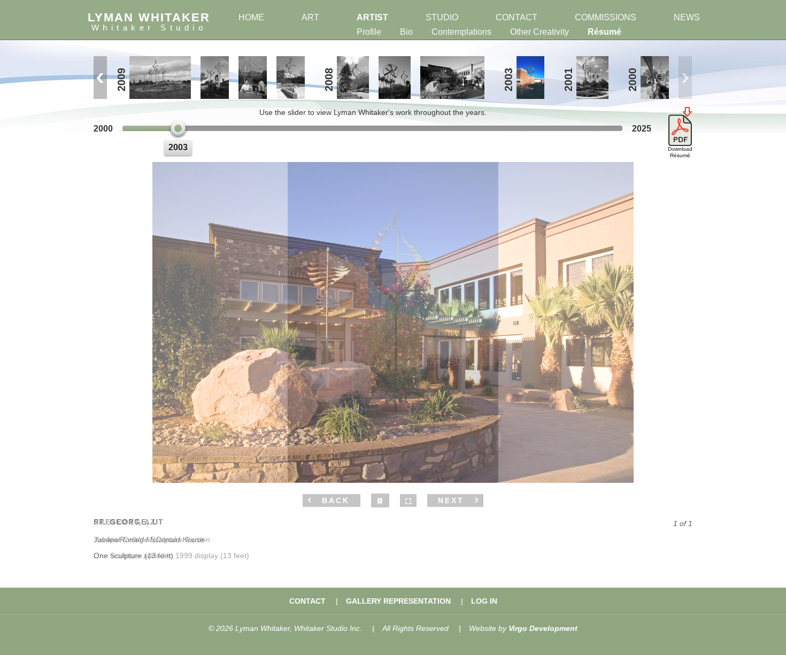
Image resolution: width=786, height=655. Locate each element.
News (687, 17)
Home (251, 17)
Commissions (605, 17)
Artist (372, 17)
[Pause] (380, 500)
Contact (516, 17)
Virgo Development (542, 628)
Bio (406, 31)
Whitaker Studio (149, 21)
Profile (369, 31)
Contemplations (461, 31)
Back (336, 500)
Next (451, 500)
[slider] (178, 128)
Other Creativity (539, 31)
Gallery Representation (398, 601)
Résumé (604, 31)
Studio (442, 17)
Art (310, 17)
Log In (484, 601)
